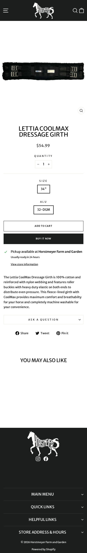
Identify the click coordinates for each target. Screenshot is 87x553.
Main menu (42, 494)
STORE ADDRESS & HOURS (42, 532)
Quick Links (42, 506)
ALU (43, 201)
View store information (24, 264)
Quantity (43, 156)
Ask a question (43, 319)
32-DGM (43, 210)
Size (43, 180)
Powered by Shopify (44, 549)
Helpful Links (42, 519)
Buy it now (43, 238)
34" (43, 189)
